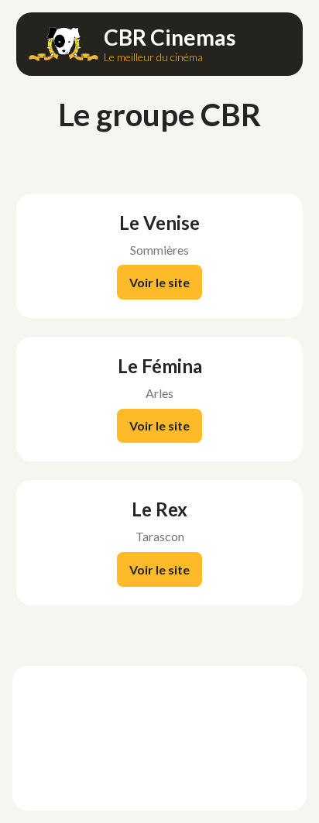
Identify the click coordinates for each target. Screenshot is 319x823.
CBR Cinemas (169, 37)
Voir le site (159, 282)
